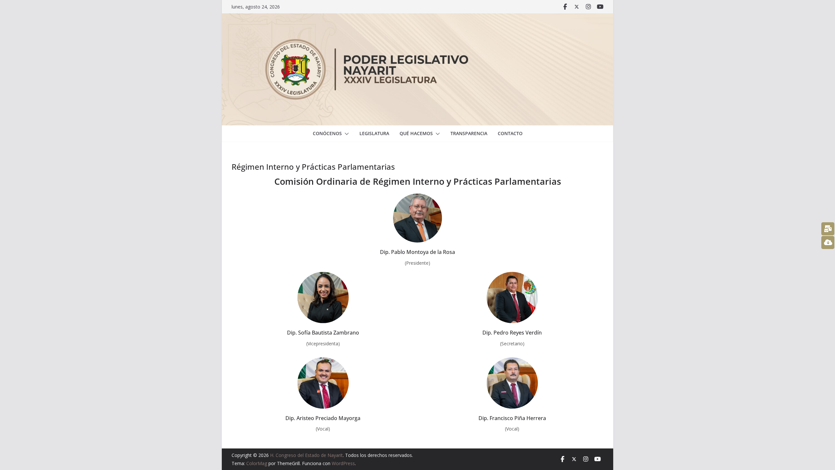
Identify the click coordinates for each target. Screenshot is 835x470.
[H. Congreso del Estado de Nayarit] (417, 18)
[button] (345, 134)
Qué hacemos (416, 133)
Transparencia (468, 133)
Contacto (510, 133)
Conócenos (327, 133)
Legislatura (374, 133)
